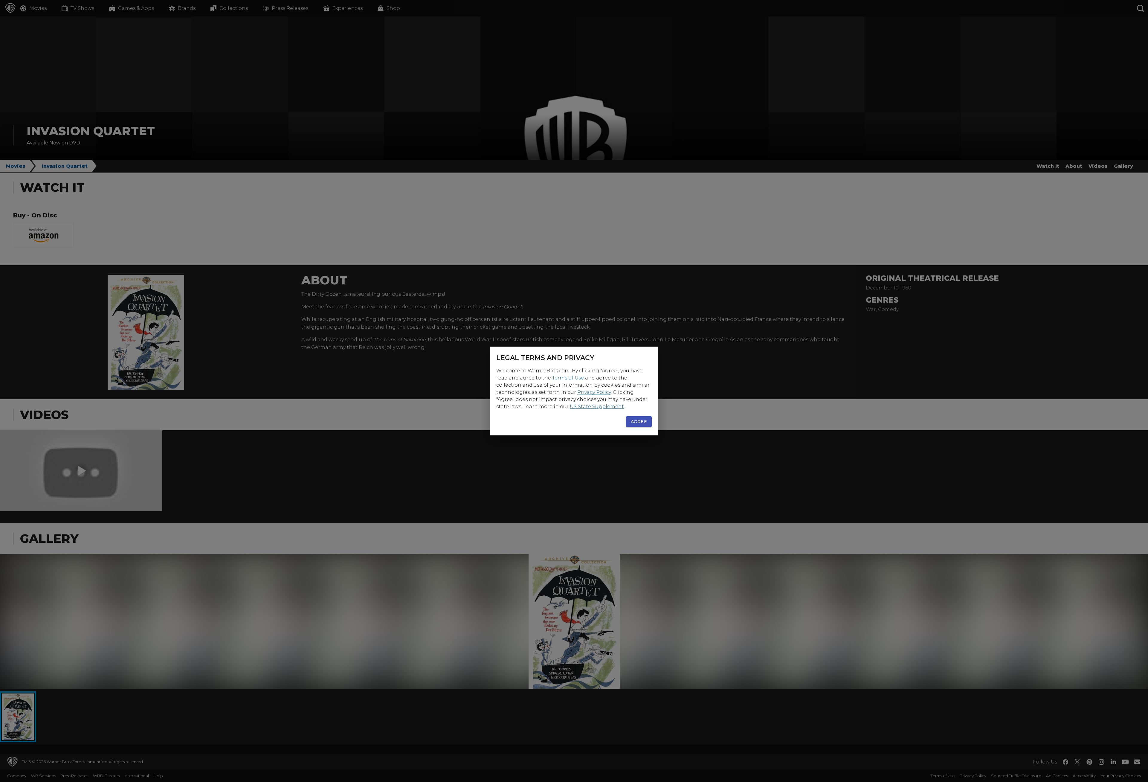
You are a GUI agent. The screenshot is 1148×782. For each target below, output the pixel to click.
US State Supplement (597, 406)
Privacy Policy (594, 392)
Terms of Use (568, 378)
